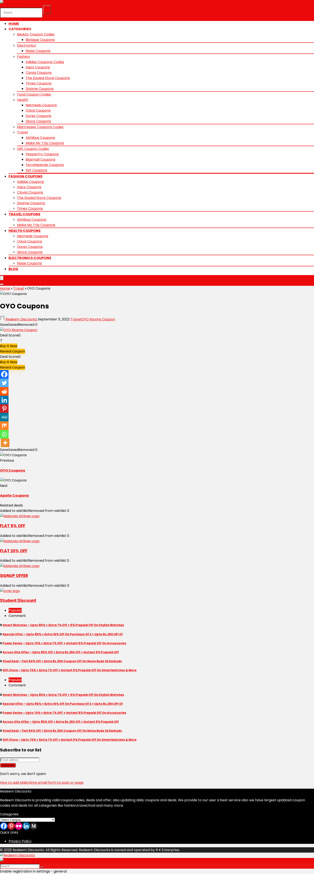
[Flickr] (18, 826)
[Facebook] (4, 374)
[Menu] (1, 278)
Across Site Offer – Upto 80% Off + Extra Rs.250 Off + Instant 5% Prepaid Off (61, 652)
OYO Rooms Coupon (98, 319)
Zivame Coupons (40, 88)
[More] (5, 442)
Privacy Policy (20, 841)
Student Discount (18, 600)
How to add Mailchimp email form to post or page (42, 782)
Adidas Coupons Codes (45, 61)
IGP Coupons (36, 170)
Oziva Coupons (38, 110)
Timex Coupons (38, 83)
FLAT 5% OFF (12, 526)
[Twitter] (4, 383)
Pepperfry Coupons (42, 154)
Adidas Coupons (30, 181)
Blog (13, 269)
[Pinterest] (4, 408)
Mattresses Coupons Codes (40, 126)
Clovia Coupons (39, 72)
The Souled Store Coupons (48, 78)
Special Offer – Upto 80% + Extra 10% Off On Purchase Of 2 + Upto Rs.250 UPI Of (63, 634)
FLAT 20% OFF (13, 551)
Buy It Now (8, 346)
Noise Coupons (38, 50)
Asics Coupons (38, 67)
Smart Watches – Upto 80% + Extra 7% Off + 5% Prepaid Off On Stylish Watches (63, 625)
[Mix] (4, 425)
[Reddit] (4, 391)
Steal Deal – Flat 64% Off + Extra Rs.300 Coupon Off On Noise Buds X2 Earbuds (62, 661)
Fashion (23, 56)
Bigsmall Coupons (40, 159)
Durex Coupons (38, 115)
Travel (22, 132)
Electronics (26, 45)
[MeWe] (4, 417)
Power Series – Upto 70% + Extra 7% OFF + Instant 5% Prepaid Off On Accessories (64, 643)
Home (14, 23)
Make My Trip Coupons (45, 143)
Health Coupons (25, 230)
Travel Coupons (24, 214)
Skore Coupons (38, 121)
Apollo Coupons (14, 495)
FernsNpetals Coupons (45, 164)
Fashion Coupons (26, 176)
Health (22, 99)
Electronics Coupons (30, 257)
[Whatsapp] (4, 434)
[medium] (33, 826)
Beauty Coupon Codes (35, 34)
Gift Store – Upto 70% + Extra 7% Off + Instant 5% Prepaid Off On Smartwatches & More (69, 670)
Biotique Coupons (40, 39)
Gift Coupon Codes (33, 148)
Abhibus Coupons (40, 137)
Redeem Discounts (21, 319)
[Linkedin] (4, 400)
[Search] (47, 9)
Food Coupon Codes (34, 94)
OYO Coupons (12, 470)
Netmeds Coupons (41, 105)
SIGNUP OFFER (14, 576)
